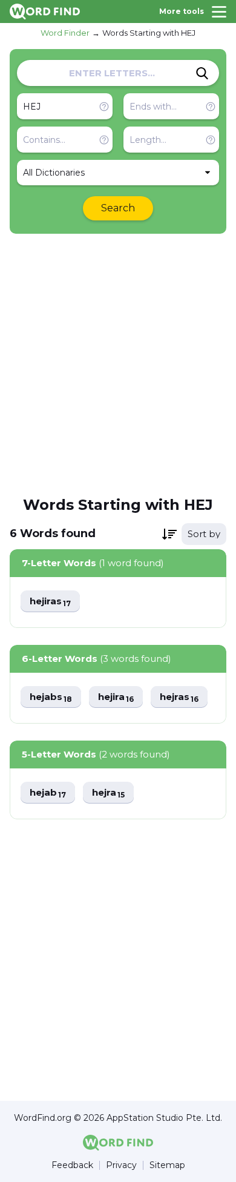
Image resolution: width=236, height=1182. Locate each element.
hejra (108, 793)
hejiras (50, 601)
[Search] (202, 73)
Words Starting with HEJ (148, 33)
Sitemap (167, 1165)
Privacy (121, 1165)
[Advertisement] (118, 364)
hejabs (51, 697)
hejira (116, 697)
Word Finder (65, 33)
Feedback (72, 1165)
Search (118, 208)
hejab (48, 793)
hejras (179, 697)
